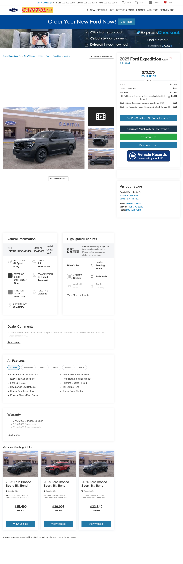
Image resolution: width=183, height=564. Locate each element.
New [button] (92, 10)
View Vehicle (20, 523)
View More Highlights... (79, 295)
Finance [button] (140, 10)
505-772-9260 (136, 206)
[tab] (13, 367)
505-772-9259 (133, 203)
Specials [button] (102, 10)
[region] (148, 97)
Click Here (127, 21)
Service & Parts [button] (125, 10)
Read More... (13, 342)
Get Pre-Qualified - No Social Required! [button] (148, 118)
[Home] (87, 10)
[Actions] (174, 58)
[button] (43, 138)
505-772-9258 (133, 209)
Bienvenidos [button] (167, 10)
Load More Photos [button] (58, 179)
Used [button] (112, 10)
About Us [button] (152, 10)
